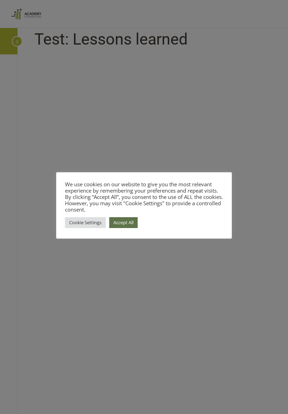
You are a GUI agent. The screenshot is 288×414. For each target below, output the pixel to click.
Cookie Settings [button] (85, 222)
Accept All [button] (123, 222)
